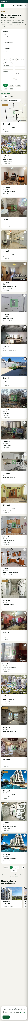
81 (23, 867)
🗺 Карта (11, 96)
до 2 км (11, 88)
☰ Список (4, 96)
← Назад (6, 867)
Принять (6, 1017)
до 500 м (19, 85)
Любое (5, 85)
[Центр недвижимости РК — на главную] (2, 5)
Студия (5, 54)
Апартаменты (20, 59)
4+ (22, 54)
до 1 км (5, 88)
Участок (10, 62)
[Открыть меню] (25, 5)
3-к (18, 54)
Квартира (6, 59)
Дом (5, 62)
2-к (14, 54)
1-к (10, 54)
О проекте (16, 876)
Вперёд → (14, 870)
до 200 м (12, 85)
